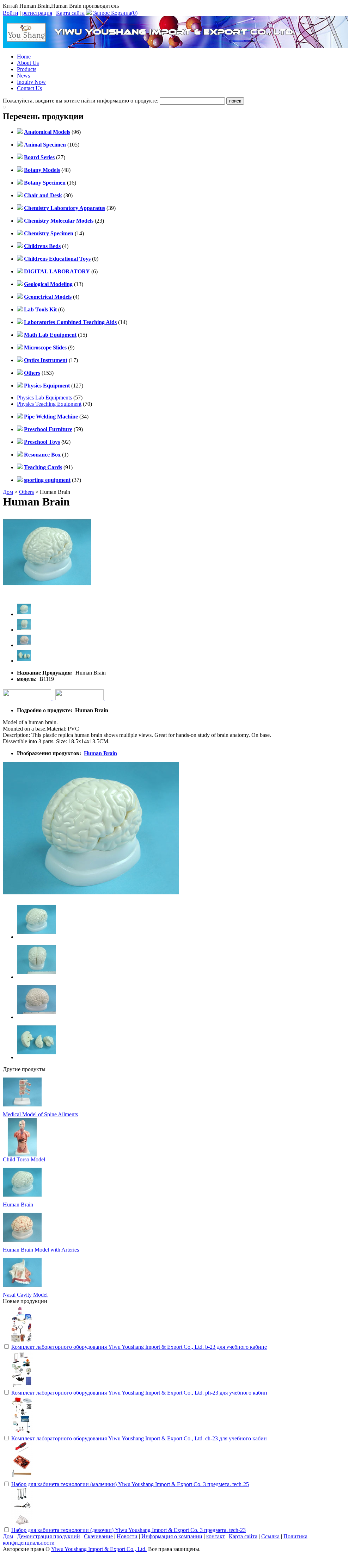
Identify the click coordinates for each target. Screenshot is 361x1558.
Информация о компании (171, 1536)
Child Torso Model (24, 1159)
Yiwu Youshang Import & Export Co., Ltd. (99, 1549)
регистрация (37, 13)
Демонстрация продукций (48, 1536)
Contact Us (29, 88)
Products (26, 69)
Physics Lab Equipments (44, 398)
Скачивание (98, 1536)
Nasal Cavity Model (25, 1295)
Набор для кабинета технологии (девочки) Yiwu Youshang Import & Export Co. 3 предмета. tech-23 (128, 1530)
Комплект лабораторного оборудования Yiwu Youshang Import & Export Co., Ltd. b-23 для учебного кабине (139, 1347)
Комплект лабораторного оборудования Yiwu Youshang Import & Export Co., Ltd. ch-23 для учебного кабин (139, 1438)
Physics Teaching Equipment (49, 404)
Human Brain (100, 753)
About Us (28, 63)
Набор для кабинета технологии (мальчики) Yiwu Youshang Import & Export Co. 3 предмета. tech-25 (130, 1484)
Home (24, 57)
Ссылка (270, 1536)
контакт (215, 1536)
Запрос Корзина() (115, 13)
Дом (8, 492)
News (23, 76)
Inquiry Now (31, 82)
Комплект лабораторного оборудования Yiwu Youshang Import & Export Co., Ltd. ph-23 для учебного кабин (139, 1393)
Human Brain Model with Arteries (41, 1250)
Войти (10, 13)
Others (26, 492)
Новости (127, 1536)
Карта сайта (70, 13)
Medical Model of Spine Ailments (40, 1114)
